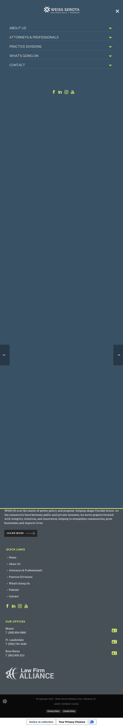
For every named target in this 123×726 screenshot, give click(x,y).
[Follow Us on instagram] (20, 606)
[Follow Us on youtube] (26, 606)
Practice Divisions (20, 576)
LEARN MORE (15, 533)
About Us (14, 564)
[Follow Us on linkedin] (14, 606)
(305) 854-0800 (17, 632)
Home (12, 557)
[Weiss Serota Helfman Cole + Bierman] (4, 701)
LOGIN (57, 703)
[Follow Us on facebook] (7, 606)
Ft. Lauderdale (14, 639)
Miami (9, 628)
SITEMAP (66, 703)
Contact (14, 596)
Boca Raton (12, 651)
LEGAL (75, 703)
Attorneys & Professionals (25, 570)
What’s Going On (19, 583)
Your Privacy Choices (72, 721)
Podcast (14, 589)
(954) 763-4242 (17, 643)
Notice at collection (41, 721)
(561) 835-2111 (16, 655)
